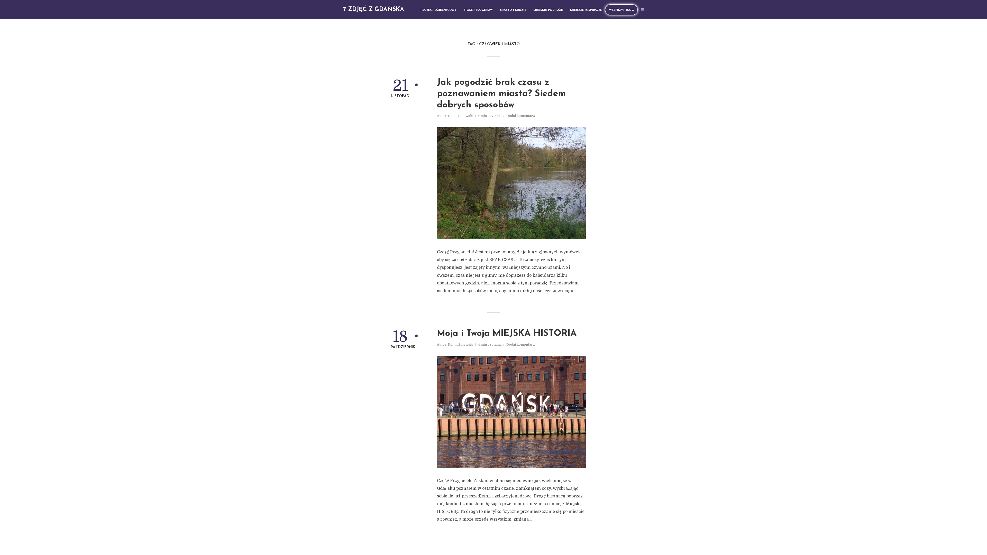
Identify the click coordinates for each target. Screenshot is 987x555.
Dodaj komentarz (520, 116)
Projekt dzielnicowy (438, 10)
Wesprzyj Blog (621, 10)
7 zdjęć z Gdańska (373, 10)
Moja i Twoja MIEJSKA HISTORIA (507, 333)
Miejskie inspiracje (586, 10)
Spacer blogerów (478, 10)
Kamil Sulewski (460, 116)
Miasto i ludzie (513, 10)
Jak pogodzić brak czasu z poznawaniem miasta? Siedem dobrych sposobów (501, 94)
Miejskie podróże (548, 10)
